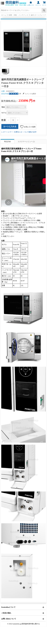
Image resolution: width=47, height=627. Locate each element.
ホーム (3, 15)
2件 (20, 94)
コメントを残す (30, 94)
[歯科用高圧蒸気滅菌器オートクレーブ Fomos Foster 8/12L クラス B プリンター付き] (23, 43)
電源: (3, 107)
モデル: (4, 113)
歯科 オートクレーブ (38, 15)
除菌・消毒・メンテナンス (18, 15)
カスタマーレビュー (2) (26, 141)
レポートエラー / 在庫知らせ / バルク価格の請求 (18, 132)
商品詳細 (7, 141)
